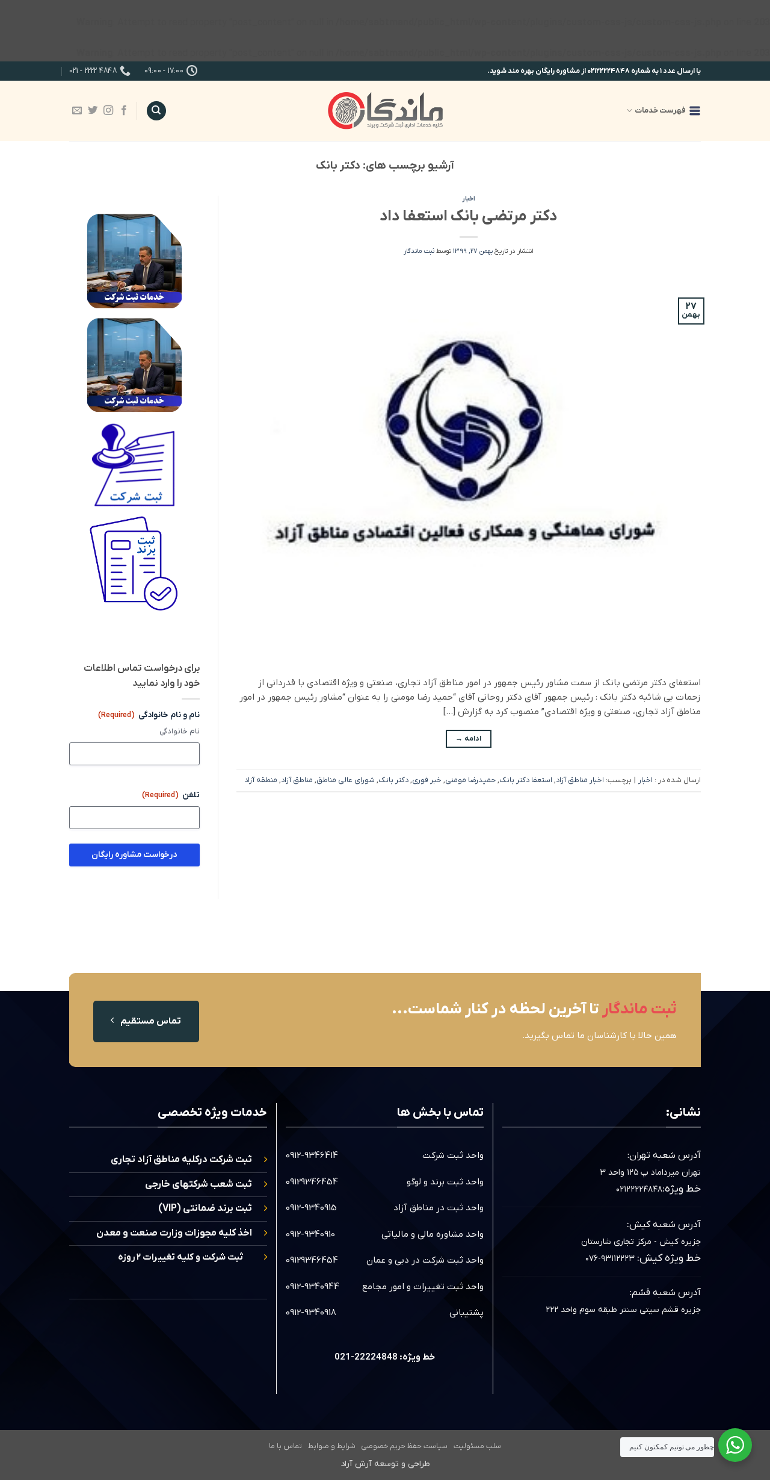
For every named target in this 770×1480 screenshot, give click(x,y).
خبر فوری (427, 780)
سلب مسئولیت (477, 1446)
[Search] (156, 111)
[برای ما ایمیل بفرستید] (77, 110)
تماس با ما (285, 1446)
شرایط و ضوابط (332, 1446)
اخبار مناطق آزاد (580, 780)
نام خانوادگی (179, 731)
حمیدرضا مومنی (470, 780)
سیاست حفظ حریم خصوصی (404, 1446)
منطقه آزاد (260, 780)
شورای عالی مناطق (345, 780)
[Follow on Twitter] (92, 110)
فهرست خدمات (660, 110)
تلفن (171, 795)
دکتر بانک (393, 780)
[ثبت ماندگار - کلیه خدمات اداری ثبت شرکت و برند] (385, 110)
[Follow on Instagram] (108, 110)
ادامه (468, 739)
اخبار (468, 198)
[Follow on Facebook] (124, 110)
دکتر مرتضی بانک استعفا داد (468, 216)
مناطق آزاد (297, 780)
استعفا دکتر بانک (525, 780)
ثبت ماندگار (419, 251)
